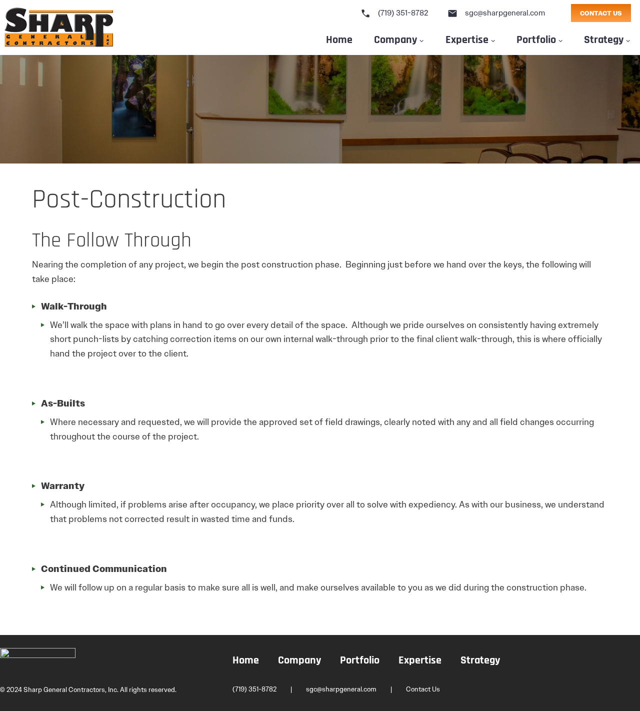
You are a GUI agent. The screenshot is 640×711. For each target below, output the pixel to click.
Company (395, 38)
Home (339, 38)
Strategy (480, 661)
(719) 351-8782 (394, 13)
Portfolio (536, 38)
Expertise (467, 38)
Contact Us (423, 689)
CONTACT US (601, 14)
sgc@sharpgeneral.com (496, 13)
